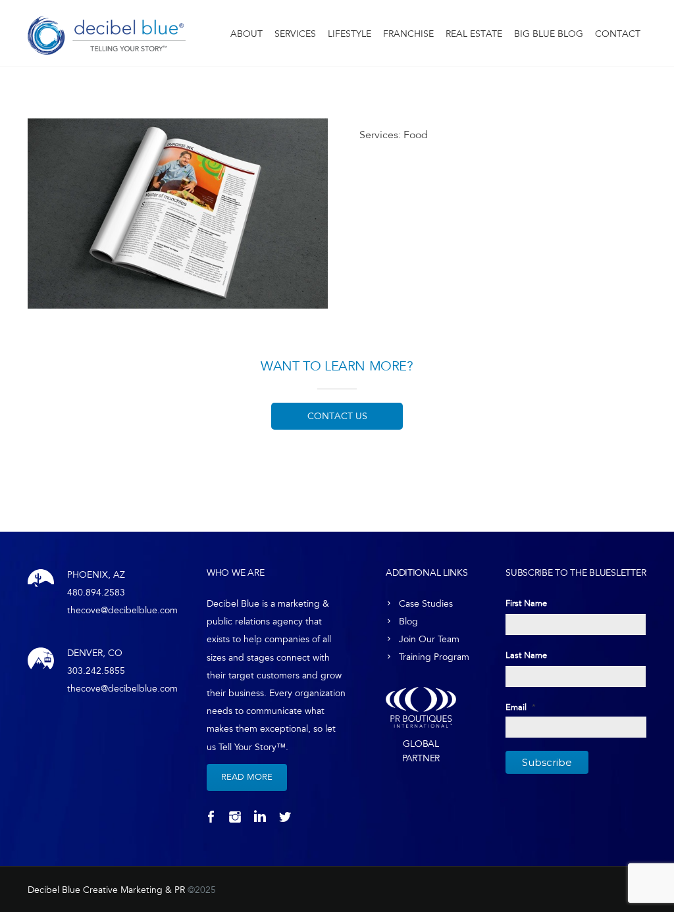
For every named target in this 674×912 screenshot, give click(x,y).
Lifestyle (349, 33)
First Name (526, 603)
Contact (617, 33)
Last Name (526, 655)
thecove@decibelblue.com (122, 610)
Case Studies (426, 603)
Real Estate (474, 33)
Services (295, 33)
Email (521, 707)
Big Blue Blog (548, 33)
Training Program (434, 657)
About (246, 33)
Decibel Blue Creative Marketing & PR (106, 890)
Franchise (408, 33)
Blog (408, 621)
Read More (246, 777)
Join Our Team (429, 639)
